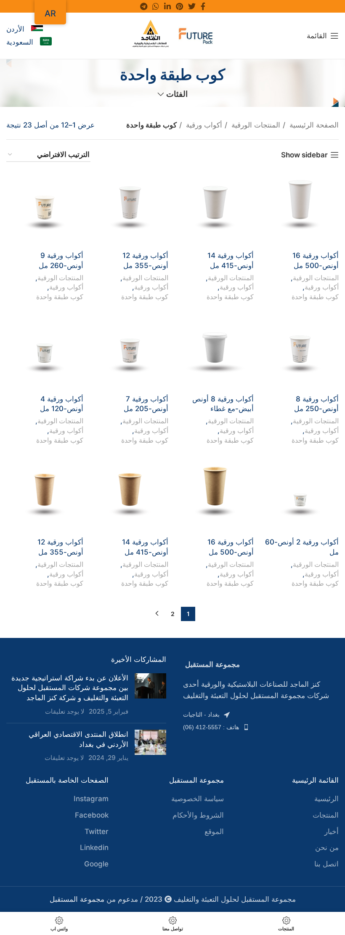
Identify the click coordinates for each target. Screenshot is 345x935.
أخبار (331, 831)
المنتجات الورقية (254, 125)
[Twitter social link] (192, 6)
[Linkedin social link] (167, 6)
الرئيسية (326, 798)
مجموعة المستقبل (77, 899)
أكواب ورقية (203, 125)
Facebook (92, 815)
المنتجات (326, 815)
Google (96, 864)
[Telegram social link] (144, 6)
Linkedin (94, 847)
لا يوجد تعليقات (65, 711)
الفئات (177, 94)
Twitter (97, 831)
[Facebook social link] (203, 6)
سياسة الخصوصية (197, 798)
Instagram (91, 798)
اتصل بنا (326, 864)
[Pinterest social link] (179, 6)
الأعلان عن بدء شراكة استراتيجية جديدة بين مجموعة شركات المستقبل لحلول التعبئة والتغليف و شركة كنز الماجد (69, 688)
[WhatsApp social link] (156, 6)
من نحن (327, 847)
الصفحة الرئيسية (313, 125)
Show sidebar (304, 155)
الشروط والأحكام (198, 815)
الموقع (214, 831)
